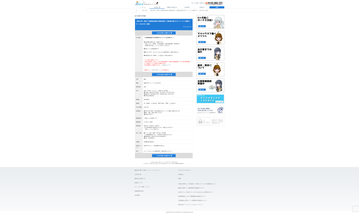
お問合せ (201, 7)
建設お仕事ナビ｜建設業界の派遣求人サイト (191, 188)
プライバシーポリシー (184, 170)
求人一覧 (144, 10)
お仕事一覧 (138, 174)
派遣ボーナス (138, 182)
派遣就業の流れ (139, 191)
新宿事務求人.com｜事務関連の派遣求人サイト (192, 196)
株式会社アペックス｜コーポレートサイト (190, 204)
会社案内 (187, 7)
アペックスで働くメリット (142, 187)
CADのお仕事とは (172, 7)
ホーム (142, 7)
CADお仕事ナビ (156, 70)
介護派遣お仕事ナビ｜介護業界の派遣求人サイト (192, 200)
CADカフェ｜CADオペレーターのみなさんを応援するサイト (196, 192)
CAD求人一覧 (157, 7)
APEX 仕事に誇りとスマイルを (148, 3)
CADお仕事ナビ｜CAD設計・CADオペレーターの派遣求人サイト (197, 184)
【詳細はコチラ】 (166, 65)
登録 (216, 7)
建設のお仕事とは (140, 178)
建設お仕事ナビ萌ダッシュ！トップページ (147, 170)
